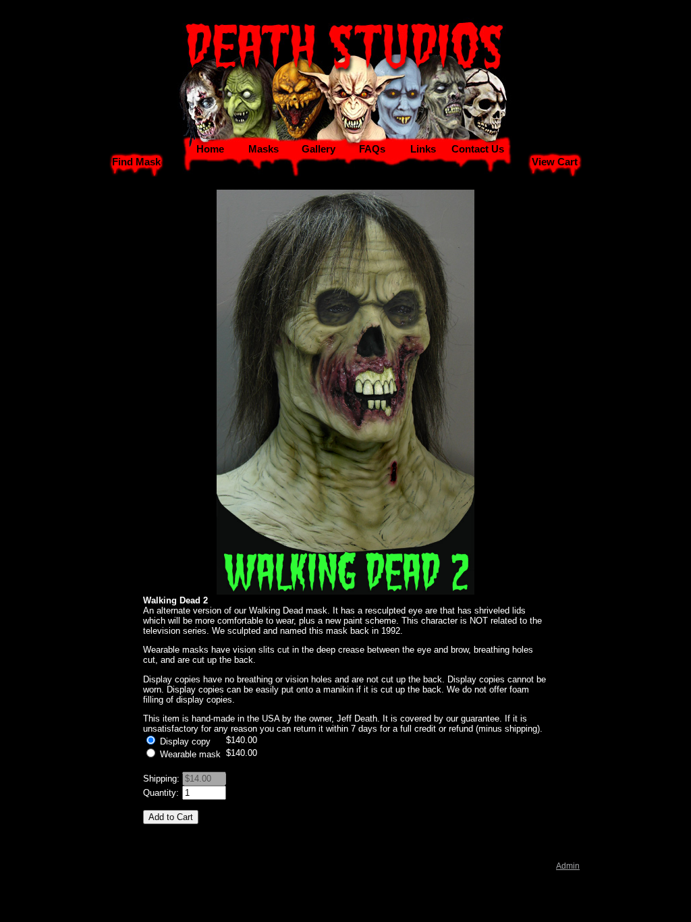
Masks (263, 149)
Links (423, 149)
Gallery (318, 149)
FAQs (372, 149)
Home (210, 149)
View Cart (555, 162)
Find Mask (136, 162)
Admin (568, 866)
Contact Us (477, 149)
